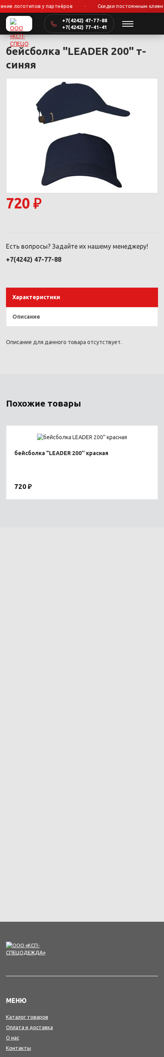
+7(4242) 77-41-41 (84, 27)
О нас (12, 1037)
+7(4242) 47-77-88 (84, 20)
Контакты (18, 1048)
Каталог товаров (27, 1017)
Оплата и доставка (29, 1027)
